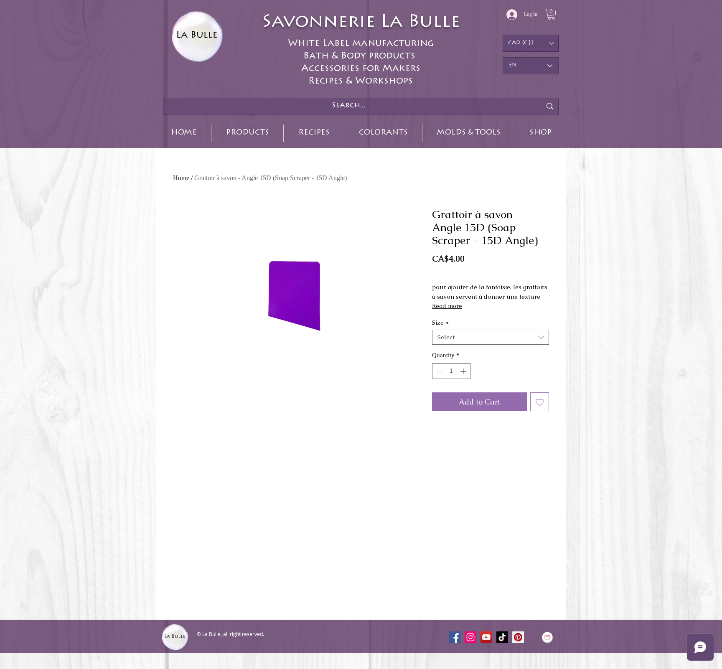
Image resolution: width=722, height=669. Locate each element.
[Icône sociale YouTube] (486, 637)
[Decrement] (439, 371)
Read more (447, 306)
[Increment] (464, 371)
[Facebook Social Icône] (454, 637)
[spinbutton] (451, 371)
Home (181, 177)
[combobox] (490, 337)
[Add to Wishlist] (539, 401)
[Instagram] (470, 637)
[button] (551, 14)
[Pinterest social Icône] (518, 637)
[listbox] (531, 43)
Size (440, 322)
